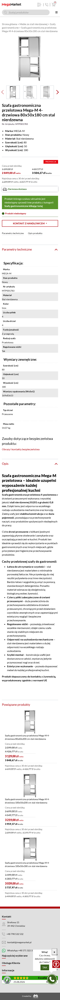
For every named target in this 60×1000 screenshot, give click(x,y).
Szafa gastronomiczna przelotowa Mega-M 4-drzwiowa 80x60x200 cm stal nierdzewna (27, 737)
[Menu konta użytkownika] (39, 5)
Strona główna (9, 24)
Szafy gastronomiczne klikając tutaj (23, 206)
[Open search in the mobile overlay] (26, 12)
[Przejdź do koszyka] (53, 4)
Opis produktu (35, 233)
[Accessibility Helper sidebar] (56, 964)
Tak (44, 967)
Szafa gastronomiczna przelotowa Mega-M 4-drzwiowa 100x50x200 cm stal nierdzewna (27, 801)
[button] (30, 223)
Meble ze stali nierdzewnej (34, 24)
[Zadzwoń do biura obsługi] (46, 4)
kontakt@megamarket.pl (19, 942)
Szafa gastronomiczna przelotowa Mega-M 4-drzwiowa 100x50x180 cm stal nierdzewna (27, 864)
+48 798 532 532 (15, 934)
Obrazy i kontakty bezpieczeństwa (21, 449)
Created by (27, 996)
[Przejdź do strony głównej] (11, 4)
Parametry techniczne (13, 233)
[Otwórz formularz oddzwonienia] (52, 979)
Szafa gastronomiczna (14, 494)
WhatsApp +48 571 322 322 (21, 950)
